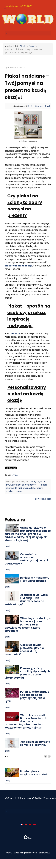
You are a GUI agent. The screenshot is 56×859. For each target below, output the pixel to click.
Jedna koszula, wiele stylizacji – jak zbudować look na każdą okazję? (26, 599)
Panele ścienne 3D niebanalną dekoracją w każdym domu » (26, 488)
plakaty (15, 333)
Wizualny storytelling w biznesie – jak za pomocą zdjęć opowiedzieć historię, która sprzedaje (28, 625)
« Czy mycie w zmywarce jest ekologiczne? (26, 483)
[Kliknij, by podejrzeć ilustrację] (28, 124)
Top (29, 838)
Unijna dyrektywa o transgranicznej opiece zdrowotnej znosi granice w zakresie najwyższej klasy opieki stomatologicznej (28, 534)
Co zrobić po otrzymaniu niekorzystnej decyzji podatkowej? (26, 558)
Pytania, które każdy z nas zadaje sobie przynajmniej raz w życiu (27, 696)
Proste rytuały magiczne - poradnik (34, 773)
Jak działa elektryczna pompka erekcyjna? (35, 743)
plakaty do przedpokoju (18, 265)
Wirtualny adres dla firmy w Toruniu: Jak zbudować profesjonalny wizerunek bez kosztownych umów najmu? (26, 721)
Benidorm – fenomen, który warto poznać (34, 579)
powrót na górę (43, 498)
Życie (15, 475)
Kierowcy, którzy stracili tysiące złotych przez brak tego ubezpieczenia (27, 673)
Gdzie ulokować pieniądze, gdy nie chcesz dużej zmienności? (24, 649)
